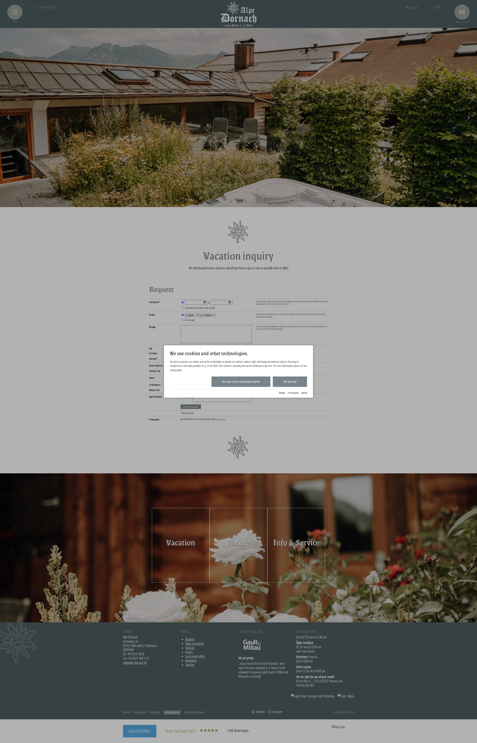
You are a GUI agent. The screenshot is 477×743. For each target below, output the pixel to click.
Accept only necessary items (241, 381)
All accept (289, 381)
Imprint (304, 392)
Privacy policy (293, 392)
